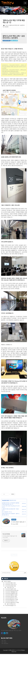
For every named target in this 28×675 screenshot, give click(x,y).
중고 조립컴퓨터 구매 (6, 511)
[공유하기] (6, 494)
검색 (25, 572)
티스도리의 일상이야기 (11, 599)
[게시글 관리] (8, 494)
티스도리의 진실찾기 (10, 589)
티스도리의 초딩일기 (10, 605)
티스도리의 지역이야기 (11, 601)
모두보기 (7, 581)
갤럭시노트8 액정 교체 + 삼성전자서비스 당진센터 (14, 37)
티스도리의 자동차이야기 (12, 602)
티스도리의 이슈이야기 (11, 596)
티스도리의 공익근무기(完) (11, 590)
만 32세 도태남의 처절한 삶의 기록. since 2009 (10, 536)
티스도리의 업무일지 (10, 586)
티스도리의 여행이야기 (11, 595)
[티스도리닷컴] (7, 3)
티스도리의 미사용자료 (11, 593)
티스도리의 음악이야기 (11, 598)
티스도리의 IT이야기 (6, 40)
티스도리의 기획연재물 (11, 592)
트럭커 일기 (10, 587)
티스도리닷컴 (6, 534)
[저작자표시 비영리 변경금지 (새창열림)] (18, 494)
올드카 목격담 (11, 604)
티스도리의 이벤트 (10, 583)
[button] (2, 10)
